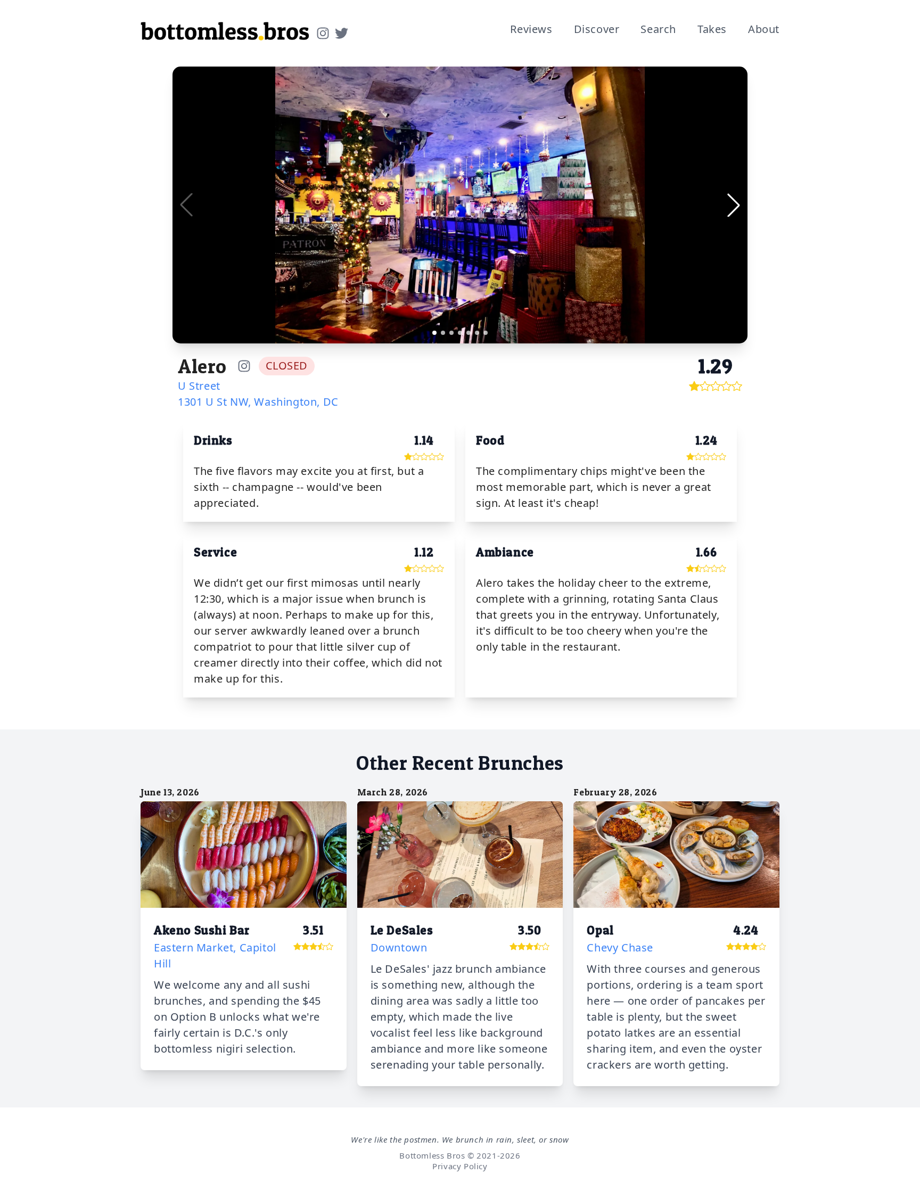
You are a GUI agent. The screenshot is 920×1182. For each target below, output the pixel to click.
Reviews (531, 29)
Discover (597, 29)
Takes (712, 29)
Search (658, 29)
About (763, 29)
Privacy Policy (459, 1166)
